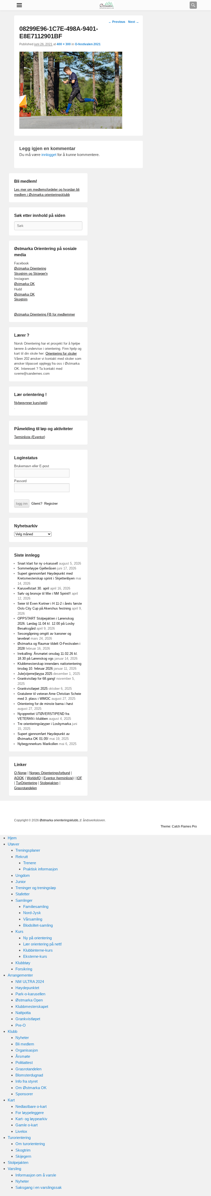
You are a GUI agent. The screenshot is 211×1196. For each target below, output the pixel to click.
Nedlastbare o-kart (31, 1106)
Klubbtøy (22, 963)
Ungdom (22, 875)
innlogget (48, 154)
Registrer (51, 503)
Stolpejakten (49, 783)
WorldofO (34, 778)
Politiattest (24, 1062)
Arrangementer (20, 975)
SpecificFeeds (192, 810)
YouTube (147, 810)
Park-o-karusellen (30, 994)
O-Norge (20, 773)
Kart (11, 1100)
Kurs (19, 931)
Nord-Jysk (32, 912)
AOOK (19, 778)
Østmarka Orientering (30, 268)
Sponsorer (24, 1094)
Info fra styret (26, 1081)
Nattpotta (23, 1012)
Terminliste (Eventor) (29, 437)
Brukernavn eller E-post (31, 466)
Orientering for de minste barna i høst (45, 704)
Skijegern (23, 1156)
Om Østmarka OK (31, 1087)
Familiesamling (35, 906)
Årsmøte (22, 1056)
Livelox (21, 1131)
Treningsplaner (27, 850)
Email (181, 810)
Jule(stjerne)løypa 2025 (34, 674)
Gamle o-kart (26, 1125)
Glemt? (36, 503)
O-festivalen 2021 (88, 44)
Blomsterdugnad (29, 1075)
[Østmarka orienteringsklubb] (106, 5)
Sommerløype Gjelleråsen (36, 568)
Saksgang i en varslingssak (38, 1187)
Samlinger (23, 900)
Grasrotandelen (25, 788)
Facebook (135, 810)
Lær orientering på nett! (42, 944)
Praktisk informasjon (40, 869)
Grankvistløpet (27, 1019)
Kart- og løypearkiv (31, 1119)
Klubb (12, 1031)
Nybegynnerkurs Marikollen (37, 744)
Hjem (12, 838)
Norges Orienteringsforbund (49, 773)
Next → (133, 22)
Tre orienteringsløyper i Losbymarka (44, 724)
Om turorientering (30, 1144)
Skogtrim (21, 299)
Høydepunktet (27, 988)
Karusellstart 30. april (33, 588)
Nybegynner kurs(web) (30, 403)
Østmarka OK (24, 284)
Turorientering (19, 1137)
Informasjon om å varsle (35, 1175)
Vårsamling (32, 919)
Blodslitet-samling (38, 925)
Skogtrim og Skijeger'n (31, 273)
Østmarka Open (29, 1000)
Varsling (14, 1168)
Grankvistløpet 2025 (32, 689)
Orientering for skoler (61, 353)
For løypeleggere (29, 1112)
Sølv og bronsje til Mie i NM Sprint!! (44, 593)
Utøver (13, 844)
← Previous (116, 22)
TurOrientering (26, 783)
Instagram (169, 810)
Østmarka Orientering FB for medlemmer (44, 314)
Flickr (158, 810)
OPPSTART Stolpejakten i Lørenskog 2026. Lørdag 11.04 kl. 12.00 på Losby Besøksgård (46, 623)
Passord (20, 481)
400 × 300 (64, 44)
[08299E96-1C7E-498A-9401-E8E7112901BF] (70, 127)
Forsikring (23, 969)
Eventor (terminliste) (58, 778)
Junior (20, 881)
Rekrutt (21, 856)
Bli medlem (24, 1044)
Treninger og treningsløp (35, 888)
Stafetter (22, 894)
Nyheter (22, 1037)
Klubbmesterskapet (31, 1006)
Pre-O (20, 1025)
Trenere (29, 863)
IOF (79, 778)
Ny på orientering (37, 938)
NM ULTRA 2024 (29, 981)
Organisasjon (26, 1050)
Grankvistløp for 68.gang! (36, 678)
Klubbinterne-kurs (38, 950)
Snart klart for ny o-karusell (37, 563)
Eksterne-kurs (35, 956)
